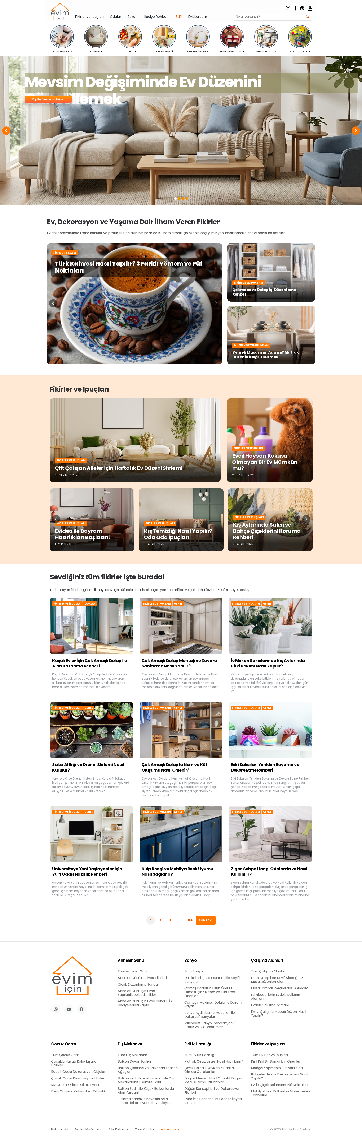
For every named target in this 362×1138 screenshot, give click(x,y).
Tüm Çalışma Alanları (268, 971)
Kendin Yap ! (163, 51)
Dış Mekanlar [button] (130, 1044)
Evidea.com (197, 17)
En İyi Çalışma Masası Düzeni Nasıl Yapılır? (278, 1014)
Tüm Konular (144, 1129)
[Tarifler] (130, 46)
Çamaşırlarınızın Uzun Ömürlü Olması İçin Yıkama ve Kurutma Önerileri (209, 992)
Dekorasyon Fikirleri (198, 51)
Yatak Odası (43, 99)
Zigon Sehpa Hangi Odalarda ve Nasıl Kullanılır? (269, 871)
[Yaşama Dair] (300, 46)
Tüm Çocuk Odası (65, 1055)
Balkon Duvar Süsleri (134, 1061)
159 (190, 920)
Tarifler (129, 51)
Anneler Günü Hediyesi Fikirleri (142, 978)
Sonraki (205, 920)
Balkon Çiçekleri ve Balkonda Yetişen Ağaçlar (148, 1070)
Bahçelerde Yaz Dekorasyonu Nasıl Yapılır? (279, 1076)
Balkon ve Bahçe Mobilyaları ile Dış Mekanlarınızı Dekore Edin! (146, 1080)
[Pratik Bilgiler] (266, 46)
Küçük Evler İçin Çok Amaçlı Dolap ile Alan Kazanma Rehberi (89, 663)
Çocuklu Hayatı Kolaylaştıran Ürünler (74, 1063)
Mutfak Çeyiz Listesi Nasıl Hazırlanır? (213, 1061)
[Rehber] (96, 46)
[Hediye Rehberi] (232, 46)
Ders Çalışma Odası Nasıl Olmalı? (78, 1091)
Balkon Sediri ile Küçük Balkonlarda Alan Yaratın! (146, 1091)
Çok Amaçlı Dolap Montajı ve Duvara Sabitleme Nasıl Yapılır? (179, 663)
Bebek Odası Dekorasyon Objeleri (78, 1072)
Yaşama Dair (299, 51)
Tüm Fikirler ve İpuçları (269, 1055)
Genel (178, 603)
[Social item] (288, 8)
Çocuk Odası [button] (63, 1044)
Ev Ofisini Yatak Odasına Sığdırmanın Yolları (186, 82)
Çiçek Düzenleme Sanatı (138, 984)
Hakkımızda (59, 1129)
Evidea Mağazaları (88, 1129)
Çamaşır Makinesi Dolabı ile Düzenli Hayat (213, 1004)
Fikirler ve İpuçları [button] (268, 1044)
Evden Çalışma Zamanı (270, 1005)
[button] (53, 303)
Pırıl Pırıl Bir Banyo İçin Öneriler (276, 1061)
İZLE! (178, 17)
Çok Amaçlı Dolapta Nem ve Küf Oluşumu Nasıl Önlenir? (174, 767)
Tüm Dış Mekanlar (132, 1055)
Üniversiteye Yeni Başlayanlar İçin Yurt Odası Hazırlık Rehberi (87, 871)
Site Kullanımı (118, 1129)
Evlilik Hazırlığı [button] (197, 1044)
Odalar (115, 17)
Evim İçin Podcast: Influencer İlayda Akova (213, 1101)
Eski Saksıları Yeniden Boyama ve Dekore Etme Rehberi (265, 767)
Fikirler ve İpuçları (89, 17)
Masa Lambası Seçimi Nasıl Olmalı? (279, 988)
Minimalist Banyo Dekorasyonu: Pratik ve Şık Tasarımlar (209, 1025)
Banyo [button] (190, 960)
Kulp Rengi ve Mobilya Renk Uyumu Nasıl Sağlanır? (177, 871)
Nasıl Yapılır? (61, 51)
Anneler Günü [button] (131, 960)
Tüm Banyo (193, 971)
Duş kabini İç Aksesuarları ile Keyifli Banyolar (212, 980)
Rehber (95, 51)
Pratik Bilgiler (265, 51)
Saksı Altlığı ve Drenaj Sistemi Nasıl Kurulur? (88, 767)
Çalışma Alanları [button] (267, 960)
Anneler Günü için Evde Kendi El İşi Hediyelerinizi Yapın (145, 1003)
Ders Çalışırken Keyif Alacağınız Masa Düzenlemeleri (277, 980)
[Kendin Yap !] (164, 46)
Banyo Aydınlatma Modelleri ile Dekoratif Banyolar (209, 1015)
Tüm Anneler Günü (133, 971)
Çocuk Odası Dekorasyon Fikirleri (78, 1078)
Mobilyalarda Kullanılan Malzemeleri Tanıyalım (280, 1093)
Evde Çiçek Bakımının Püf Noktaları (279, 1085)
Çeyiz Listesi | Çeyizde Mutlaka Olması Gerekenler (209, 1070)
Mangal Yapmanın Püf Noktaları (277, 1068)
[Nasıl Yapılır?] (62, 46)
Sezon (132, 17)
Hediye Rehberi (156, 17)
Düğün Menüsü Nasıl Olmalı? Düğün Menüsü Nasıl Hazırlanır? (213, 1080)
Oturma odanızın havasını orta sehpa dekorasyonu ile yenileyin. (144, 1101)
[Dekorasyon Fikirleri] (198, 46)
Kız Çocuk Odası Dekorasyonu (75, 1085)
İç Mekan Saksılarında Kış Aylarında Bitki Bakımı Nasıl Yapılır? (268, 663)
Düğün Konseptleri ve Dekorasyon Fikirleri (212, 1091)
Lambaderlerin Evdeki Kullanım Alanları (276, 997)
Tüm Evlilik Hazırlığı (199, 1055)
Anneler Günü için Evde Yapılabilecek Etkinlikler (137, 993)
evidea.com (170, 1129)
